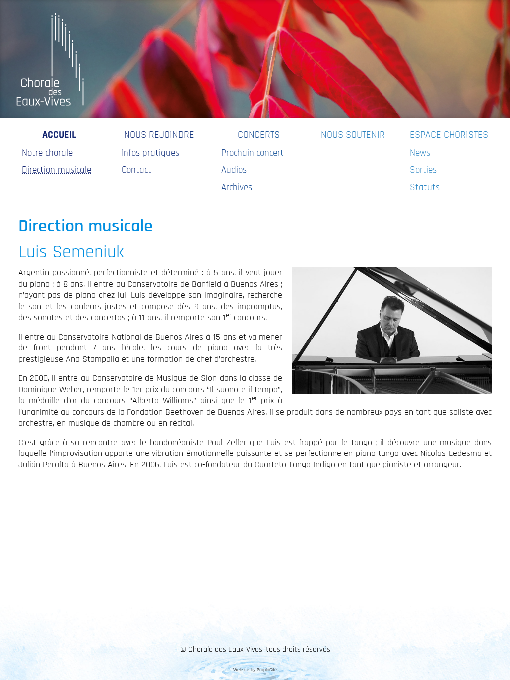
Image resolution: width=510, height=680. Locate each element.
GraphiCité (267, 670)
